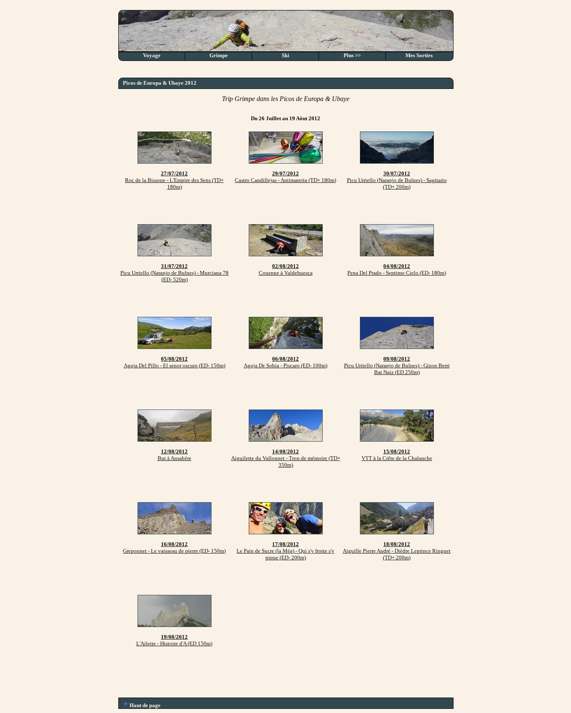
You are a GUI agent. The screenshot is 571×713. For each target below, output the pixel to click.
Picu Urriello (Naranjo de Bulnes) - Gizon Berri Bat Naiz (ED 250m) (397, 365)
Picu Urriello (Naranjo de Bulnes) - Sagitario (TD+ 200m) (397, 180)
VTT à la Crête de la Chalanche (397, 454)
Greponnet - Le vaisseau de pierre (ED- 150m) (174, 547)
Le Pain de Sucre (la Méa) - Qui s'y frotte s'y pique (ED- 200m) (285, 551)
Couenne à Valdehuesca (286, 269)
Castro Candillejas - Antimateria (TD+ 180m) (285, 176)
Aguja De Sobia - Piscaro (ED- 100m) (285, 362)
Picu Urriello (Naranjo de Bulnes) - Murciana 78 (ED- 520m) (174, 273)
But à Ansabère (174, 454)
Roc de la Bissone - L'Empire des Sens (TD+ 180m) (174, 180)
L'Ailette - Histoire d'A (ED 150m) (174, 640)
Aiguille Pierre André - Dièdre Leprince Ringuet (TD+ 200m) (397, 551)
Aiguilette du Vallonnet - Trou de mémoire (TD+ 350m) (285, 458)
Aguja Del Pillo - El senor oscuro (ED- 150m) (174, 362)
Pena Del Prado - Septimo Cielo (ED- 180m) (396, 269)
